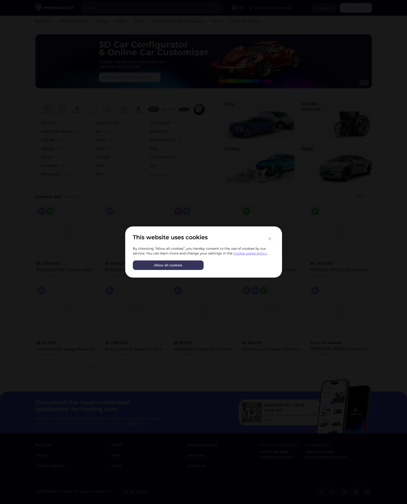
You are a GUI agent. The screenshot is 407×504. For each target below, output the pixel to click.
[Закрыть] (269, 239)
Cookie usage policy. (250, 253)
